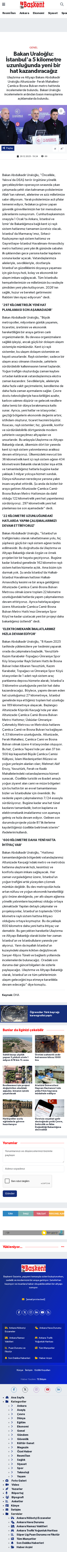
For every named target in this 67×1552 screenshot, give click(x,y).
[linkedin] (58, 1390)
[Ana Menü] (3, 4)
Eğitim (21, 1422)
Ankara (24, 13)
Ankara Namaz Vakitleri (15, 1340)
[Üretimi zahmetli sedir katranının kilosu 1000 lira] (49, 1043)
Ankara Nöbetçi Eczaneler (15, 1330)
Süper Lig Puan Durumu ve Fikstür (38, 1534)
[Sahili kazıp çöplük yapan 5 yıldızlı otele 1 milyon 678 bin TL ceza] (17, 1043)
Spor (20, 1468)
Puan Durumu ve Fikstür (15, 1350)
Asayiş (21, 1410)
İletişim (29, 1370)
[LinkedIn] (36, 1312)
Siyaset (53, 13)
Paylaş (9, 148)
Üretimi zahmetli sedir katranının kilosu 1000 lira (48, 1057)
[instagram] (36, 1390)
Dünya (21, 1418)
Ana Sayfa (17, 1397)
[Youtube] (42, 1312)
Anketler (17, 1501)
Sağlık (21, 1459)
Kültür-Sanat (25, 1443)
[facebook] (14, 1390)
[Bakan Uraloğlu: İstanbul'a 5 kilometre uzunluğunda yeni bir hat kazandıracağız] (33, 124)
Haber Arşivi (45, 1358)
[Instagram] (30, 1312)
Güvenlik (22, 1439)
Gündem (22, 1434)
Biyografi (17, 1497)
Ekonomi (38, 13)
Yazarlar (17, 1489)
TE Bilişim (41, 1379)
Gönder (10, 1193)
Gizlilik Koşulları (42, 1370)
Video (15, 1484)
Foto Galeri (18, 1480)
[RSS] (48, 1312)
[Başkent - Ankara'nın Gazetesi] (32, 4)
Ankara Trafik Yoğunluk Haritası (44, 1340)
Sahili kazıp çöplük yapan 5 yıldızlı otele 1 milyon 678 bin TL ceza (16, 1057)
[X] (24, 1312)
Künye (20, 1370)
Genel (33, 47)
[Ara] (62, 4)
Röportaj (17, 1493)
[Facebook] (19, 1312)
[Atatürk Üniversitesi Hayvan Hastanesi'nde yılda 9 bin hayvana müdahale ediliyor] (49, 1074)
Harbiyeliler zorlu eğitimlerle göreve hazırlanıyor (13, 1122)
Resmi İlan (9, 13)
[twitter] (25, 1390)
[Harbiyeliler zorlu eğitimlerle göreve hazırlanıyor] (17, 1108)
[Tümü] (62, 1247)
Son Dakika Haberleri (19, 1358)
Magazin (22, 1447)
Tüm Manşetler (47, 1348)
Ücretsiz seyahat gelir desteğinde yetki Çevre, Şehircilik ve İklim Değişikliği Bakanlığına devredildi (49, 1124)
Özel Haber (24, 1451)
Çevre (21, 1414)
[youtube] (47, 1390)
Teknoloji (23, 1472)
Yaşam (21, 1476)
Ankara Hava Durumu (50, 1328)
